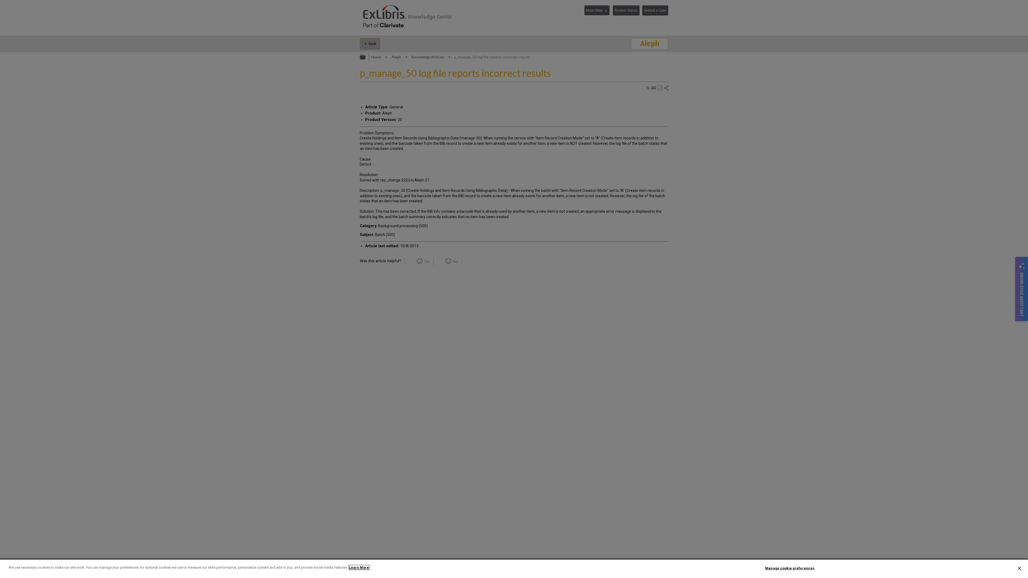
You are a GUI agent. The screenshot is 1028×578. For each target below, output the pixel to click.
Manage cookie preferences (789, 568)
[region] (514, 569)
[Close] (1019, 568)
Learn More (359, 567)
